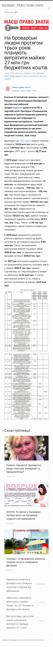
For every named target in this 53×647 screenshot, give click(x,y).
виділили (17, 107)
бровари (40, 73)
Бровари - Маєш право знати (22, 5)
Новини (27, 73)
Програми (25, 140)
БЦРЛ (6, 76)
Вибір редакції (16, 76)
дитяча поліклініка (31, 76)
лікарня (43, 76)
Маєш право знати (21, 87)
